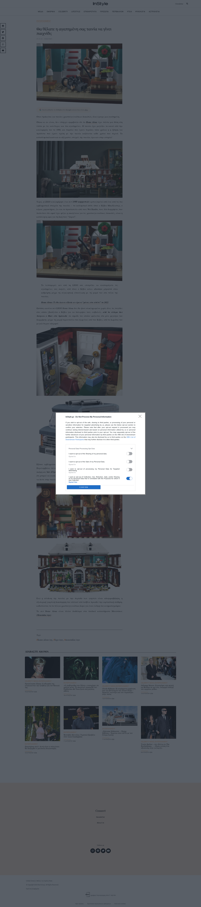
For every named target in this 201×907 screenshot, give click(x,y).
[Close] (141, 417)
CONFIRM (83, 487)
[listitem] (100, 448)
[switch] (129, 453)
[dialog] (100, 453)
